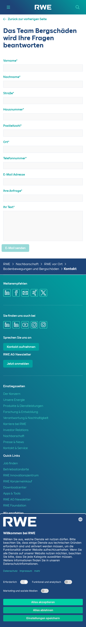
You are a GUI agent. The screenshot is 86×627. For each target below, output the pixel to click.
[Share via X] (43, 293)
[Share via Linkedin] (7, 293)
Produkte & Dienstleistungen (23, 406)
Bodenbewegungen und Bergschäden (31, 269)
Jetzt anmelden (18, 364)
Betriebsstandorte (16, 469)
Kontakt (70, 269)
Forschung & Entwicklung (20, 412)
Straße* (8, 93)
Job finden (10, 463)
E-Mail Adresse (14, 174)
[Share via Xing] (34, 293)
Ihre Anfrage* (12, 191)
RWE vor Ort (53, 264)
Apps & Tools (11, 493)
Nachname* (11, 77)
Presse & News (13, 442)
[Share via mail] (25, 293)
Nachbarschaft (27, 264)
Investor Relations (15, 430)
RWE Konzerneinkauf (17, 481)
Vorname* (10, 60)
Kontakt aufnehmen (21, 347)
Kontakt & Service (15, 448)
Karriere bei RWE (14, 424)
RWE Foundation (14, 505)
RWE (6, 264)
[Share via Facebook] (16, 293)
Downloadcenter (15, 487)
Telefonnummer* (15, 158)
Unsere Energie (14, 400)
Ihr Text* (9, 207)
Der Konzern (11, 394)
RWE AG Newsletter (17, 499)
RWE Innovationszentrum (21, 475)
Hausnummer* (13, 109)
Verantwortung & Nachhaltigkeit (25, 418)
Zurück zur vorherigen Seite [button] (27, 19)
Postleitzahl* (12, 126)
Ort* (6, 142)
